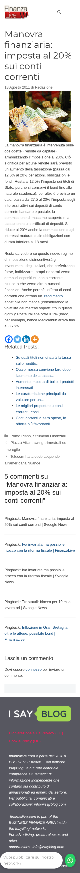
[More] (35, 339)
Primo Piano (20, 436)
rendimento (53, 296)
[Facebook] (9, 339)
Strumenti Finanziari (49, 436)
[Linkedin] (26, 339)
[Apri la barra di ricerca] (59, 12)
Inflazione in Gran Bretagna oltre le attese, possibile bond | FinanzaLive (35, 633)
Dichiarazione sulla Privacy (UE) (36, 733)
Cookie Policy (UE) (25, 741)
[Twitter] (17, 339)
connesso (34, 669)
